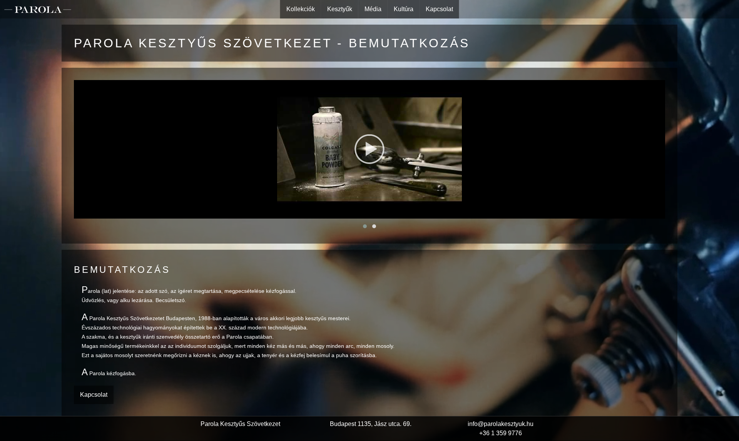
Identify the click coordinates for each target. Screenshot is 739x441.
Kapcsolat (439, 9)
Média (372, 9)
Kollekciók (300, 9)
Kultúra (403, 9)
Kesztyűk (339, 9)
